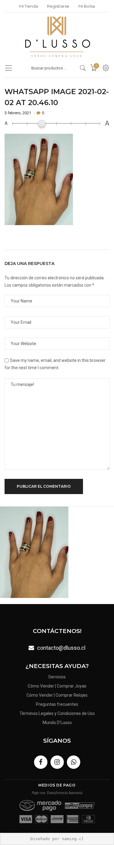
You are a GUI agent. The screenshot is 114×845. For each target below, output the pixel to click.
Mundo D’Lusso (57, 722)
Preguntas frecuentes (57, 704)
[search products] (82, 68)
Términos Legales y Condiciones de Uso (57, 713)
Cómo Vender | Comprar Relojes (57, 695)
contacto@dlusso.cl (61, 648)
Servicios (57, 676)
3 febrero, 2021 (18, 113)
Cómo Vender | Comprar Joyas (57, 686)
